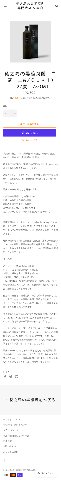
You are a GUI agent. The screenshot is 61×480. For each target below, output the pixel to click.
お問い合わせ (9, 446)
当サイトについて (12, 419)
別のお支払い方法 (29, 140)
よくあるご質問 (10, 451)
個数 (5, 106)
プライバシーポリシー (14, 430)
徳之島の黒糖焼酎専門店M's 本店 (30, 6)
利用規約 (7, 441)
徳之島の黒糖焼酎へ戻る (32, 399)
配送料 (18, 98)
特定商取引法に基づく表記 (16, 435)
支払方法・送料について (15, 425)
